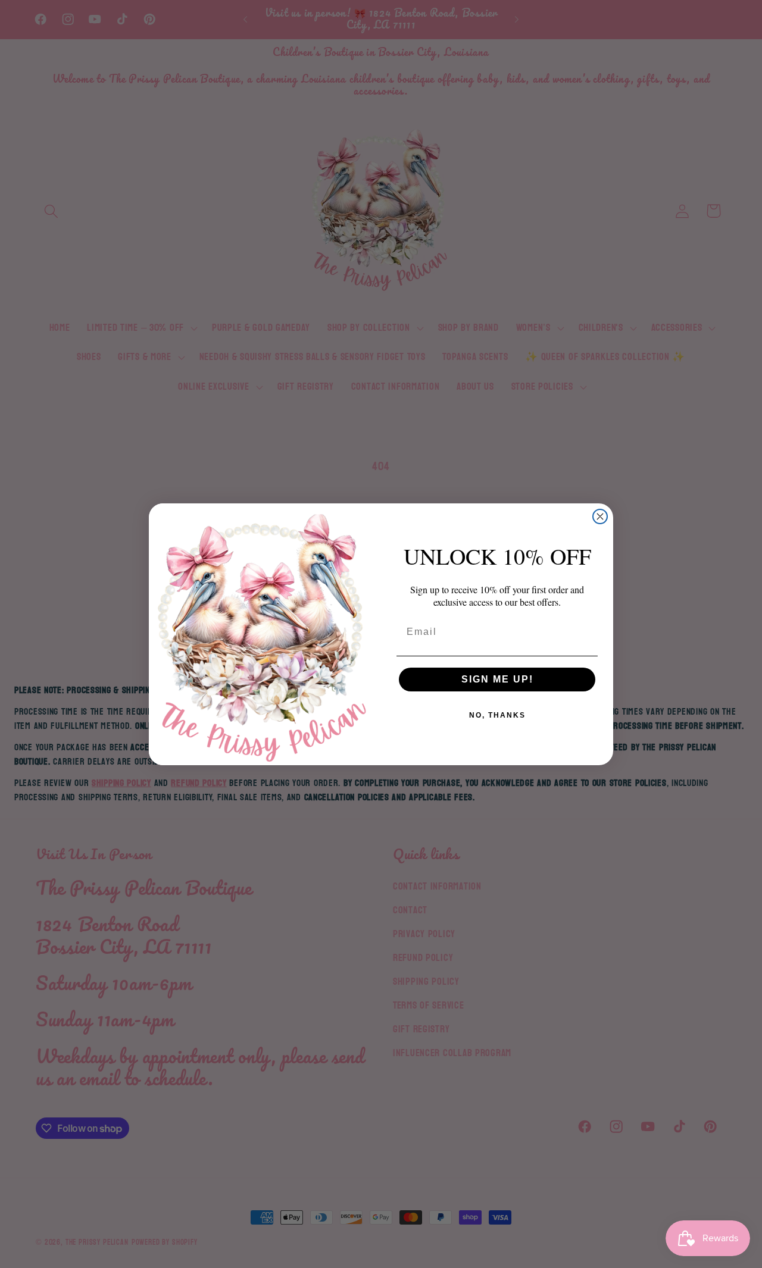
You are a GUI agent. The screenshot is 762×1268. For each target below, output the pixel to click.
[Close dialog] (600, 516)
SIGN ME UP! (497, 679)
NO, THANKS (497, 715)
